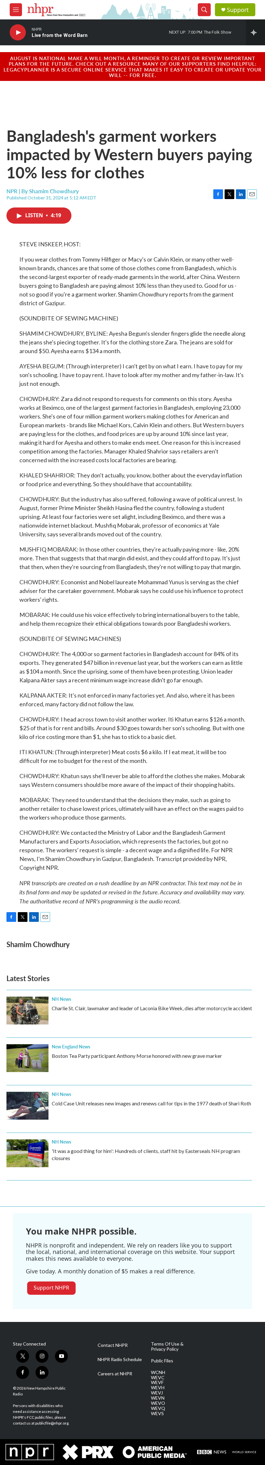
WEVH (157, 1387)
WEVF (157, 1382)
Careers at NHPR (115, 1373)
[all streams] (255, 32)
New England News (71, 1046)
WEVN (157, 1398)
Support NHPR (51, 1287)
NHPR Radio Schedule (120, 1359)
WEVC (157, 1377)
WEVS (157, 1413)
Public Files (162, 1360)
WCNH (158, 1372)
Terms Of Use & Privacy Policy (167, 1346)
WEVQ (158, 1408)
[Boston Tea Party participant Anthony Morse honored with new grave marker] (27, 1058)
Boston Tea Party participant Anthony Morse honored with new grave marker (137, 1056)
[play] (18, 32)
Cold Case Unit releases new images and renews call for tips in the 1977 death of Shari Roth (151, 1103)
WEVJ (157, 1392)
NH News (61, 999)
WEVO (158, 1403)
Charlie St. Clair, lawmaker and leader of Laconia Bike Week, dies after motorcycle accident (152, 1008)
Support (238, 9)
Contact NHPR (113, 1345)
